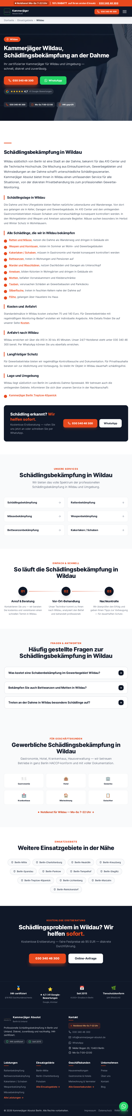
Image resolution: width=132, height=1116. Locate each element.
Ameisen (14, 271)
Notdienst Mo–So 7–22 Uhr (32, 3)
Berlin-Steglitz (111, 871)
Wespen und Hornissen (23, 246)
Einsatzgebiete (25, 20)
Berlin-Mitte (21, 862)
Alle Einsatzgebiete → (48, 1086)
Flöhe (12, 296)
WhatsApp (55, 80)
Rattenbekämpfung (14, 1070)
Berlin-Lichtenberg (73, 880)
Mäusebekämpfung (14, 1092)
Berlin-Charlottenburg (50, 862)
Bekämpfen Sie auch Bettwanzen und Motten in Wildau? (47, 687)
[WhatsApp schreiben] (123, 1106)
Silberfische (16, 290)
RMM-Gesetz (121, 1110)
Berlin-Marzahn (103, 880)
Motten (13, 277)
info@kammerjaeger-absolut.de (88, 1037)
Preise (104, 1070)
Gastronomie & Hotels (80, 1076)
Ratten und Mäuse (20, 240)
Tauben (13, 284)
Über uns (105, 1076)
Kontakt (105, 1081)
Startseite (9, 20)
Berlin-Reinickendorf (67, 889)
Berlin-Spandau (25, 871)
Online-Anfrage (86, 958)
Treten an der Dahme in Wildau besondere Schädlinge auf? (49, 702)
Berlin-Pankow (53, 871)
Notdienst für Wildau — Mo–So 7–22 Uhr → (67, 812)
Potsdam (41, 1081)
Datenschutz (105, 1110)
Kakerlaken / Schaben (22, 252)
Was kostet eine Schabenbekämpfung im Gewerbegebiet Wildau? (54, 673)
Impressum (90, 1110)
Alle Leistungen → (14, 1097)
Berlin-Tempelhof (82, 871)
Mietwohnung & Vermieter (82, 1081)
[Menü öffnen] (124, 11)
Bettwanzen (16, 258)
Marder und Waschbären (24, 265)
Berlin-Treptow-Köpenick (37, 880)
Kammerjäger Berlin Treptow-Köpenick (33, 395)
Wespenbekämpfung (15, 1086)
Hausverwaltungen (78, 1070)
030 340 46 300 (108, 3)
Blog (103, 1086)
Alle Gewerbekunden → (81, 1086)
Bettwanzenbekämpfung (17, 1076)
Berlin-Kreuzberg (112, 862)
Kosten (25, 322)
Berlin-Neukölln (82, 862)
